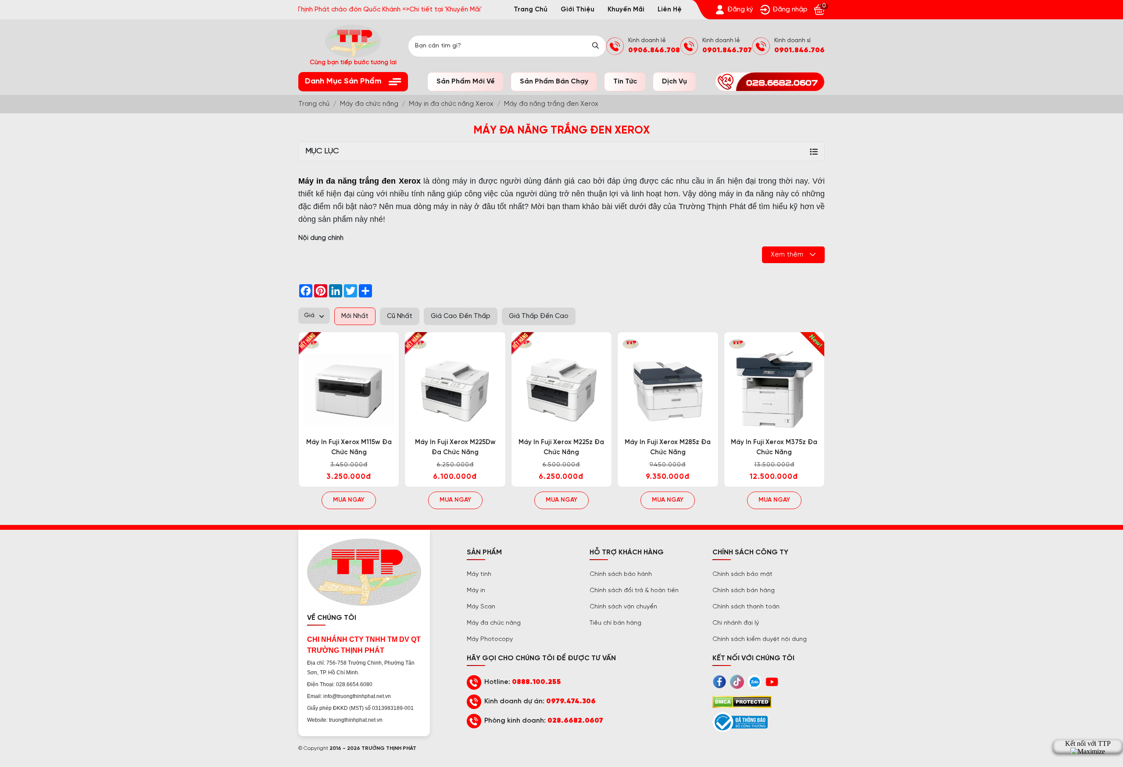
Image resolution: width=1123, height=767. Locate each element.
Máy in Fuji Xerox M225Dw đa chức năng (455, 447)
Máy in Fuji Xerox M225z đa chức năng (561, 447)
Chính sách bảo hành (621, 574)
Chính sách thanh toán (746, 607)
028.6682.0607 (575, 720)
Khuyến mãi (626, 9)
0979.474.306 (571, 701)
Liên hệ (670, 9)
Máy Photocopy (490, 639)
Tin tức (625, 81)
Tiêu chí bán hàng (615, 623)
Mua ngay (349, 500)
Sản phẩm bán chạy (554, 81)
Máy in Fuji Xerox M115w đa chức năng (349, 447)
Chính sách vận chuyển (623, 607)
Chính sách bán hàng (743, 590)
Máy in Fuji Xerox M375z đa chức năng (774, 447)
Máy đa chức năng (494, 623)
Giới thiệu (577, 9)
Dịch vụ (674, 81)
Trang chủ (530, 9)
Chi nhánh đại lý (735, 623)
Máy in (476, 590)
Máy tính (479, 574)
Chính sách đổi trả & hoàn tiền (634, 590)
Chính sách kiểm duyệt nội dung (759, 639)
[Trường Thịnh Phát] (348, 384)
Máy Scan (481, 607)
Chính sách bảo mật (742, 574)
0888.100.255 (536, 682)
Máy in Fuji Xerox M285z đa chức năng (668, 447)
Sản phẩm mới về (465, 81)
